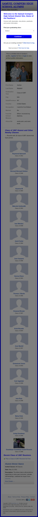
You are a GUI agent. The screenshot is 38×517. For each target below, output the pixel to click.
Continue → (19, 36)
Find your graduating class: (12, 27)
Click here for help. (24, 48)
